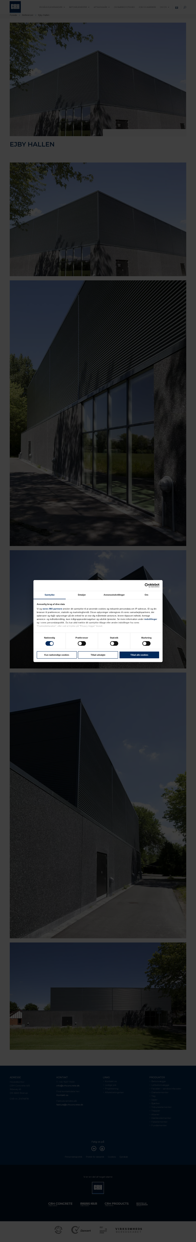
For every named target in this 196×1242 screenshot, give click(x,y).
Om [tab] (146, 595)
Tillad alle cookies (139, 655)
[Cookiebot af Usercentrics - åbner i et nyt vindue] (146, 585)
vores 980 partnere (52, 609)
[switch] (82, 643)
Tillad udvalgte (98, 655)
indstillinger (150, 619)
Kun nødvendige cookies (56, 655)
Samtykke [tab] (50, 595)
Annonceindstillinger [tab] (114, 595)
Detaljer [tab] (82, 595)
